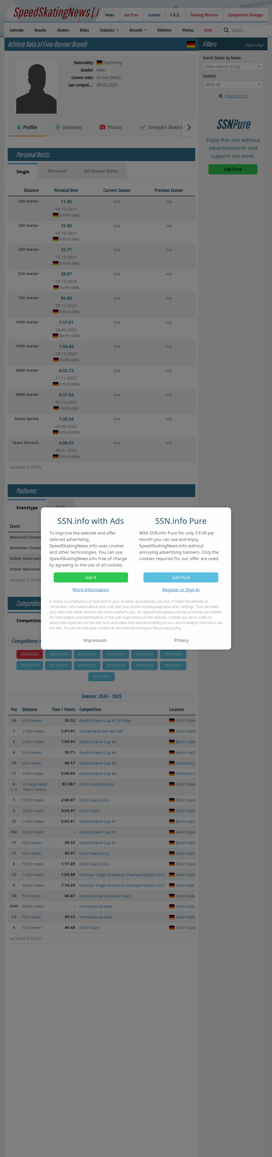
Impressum (95, 640)
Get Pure (181, 577)
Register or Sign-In (181, 590)
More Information (91, 590)
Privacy (181, 640)
